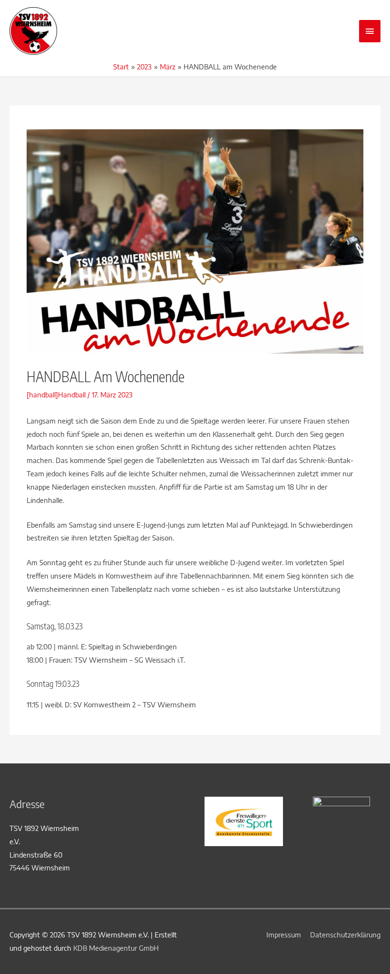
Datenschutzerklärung (345, 934)
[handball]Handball (56, 394)
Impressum (283, 934)
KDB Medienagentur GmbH (116, 948)
